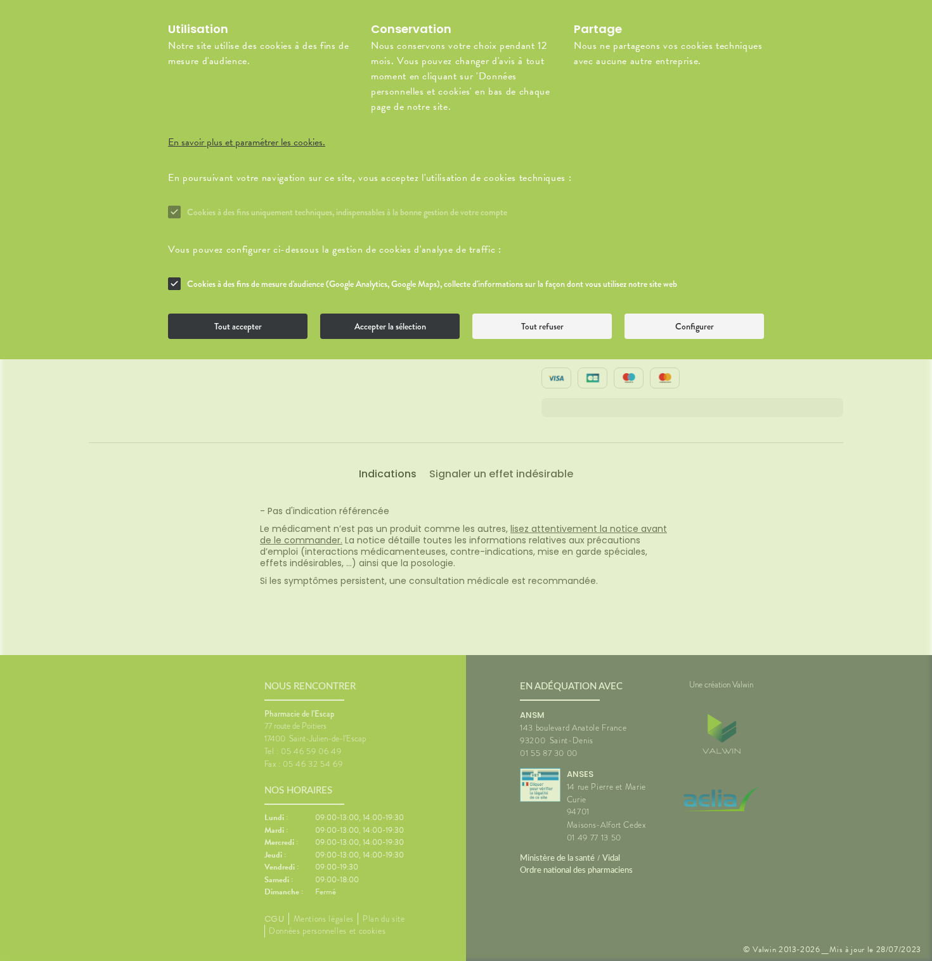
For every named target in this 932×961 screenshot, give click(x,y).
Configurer (694, 326)
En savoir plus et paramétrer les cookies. (246, 142)
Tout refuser (542, 326)
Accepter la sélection (390, 326)
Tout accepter (238, 326)
